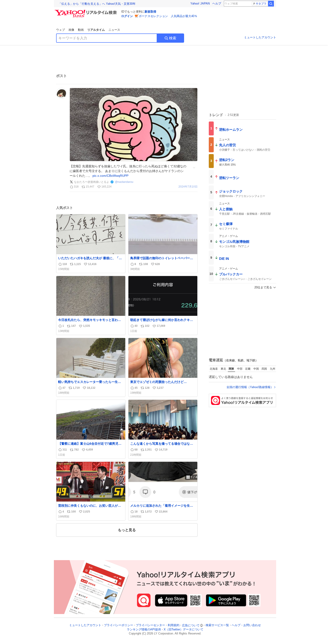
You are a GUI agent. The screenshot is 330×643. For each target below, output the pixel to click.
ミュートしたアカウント (260, 37)
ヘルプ (216, 3)
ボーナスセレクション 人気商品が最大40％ (168, 16)
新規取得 (150, 11)
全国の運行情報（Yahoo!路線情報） (250, 387)
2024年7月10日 (188, 186)
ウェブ (60, 29)
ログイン (127, 16)
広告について (191, 625)
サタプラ (261, 3)
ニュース (114, 29)
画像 (71, 29)
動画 (81, 29)
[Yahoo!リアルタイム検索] (86, 11)
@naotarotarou (124, 181)
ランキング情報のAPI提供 (144, 629)
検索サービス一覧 (217, 625)
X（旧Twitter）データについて (183, 629)
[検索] (271, 4)
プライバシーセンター (150, 625)
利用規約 (173, 625)
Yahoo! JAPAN (200, 3)
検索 (172, 38)
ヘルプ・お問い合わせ (246, 625)
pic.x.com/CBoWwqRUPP (110, 175)
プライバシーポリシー (118, 625)
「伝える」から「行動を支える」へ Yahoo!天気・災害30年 (97, 3)
